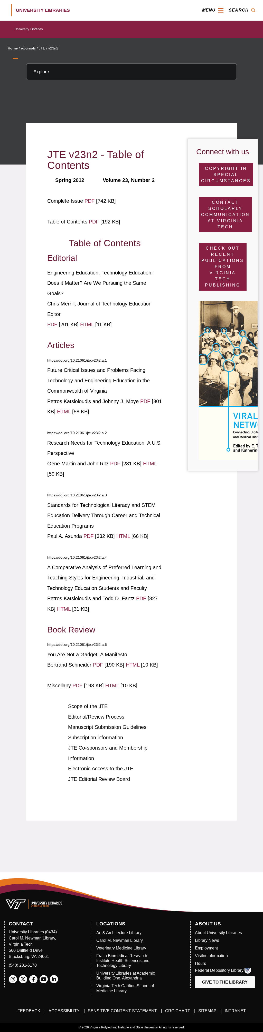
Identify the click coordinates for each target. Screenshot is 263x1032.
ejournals (28, 48)
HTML (87, 324)
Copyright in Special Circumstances (226, 174)
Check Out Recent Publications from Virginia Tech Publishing (222, 266)
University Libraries (28, 29)
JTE (42, 48)
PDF (90, 201)
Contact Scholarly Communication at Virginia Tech (225, 214)
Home (13, 48)
